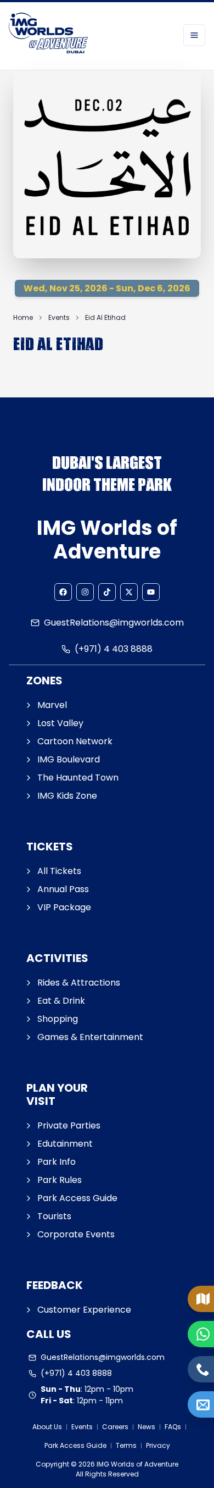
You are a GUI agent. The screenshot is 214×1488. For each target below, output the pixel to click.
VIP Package (64, 907)
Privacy (158, 1445)
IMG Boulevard (68, 759)
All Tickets (59, 871)
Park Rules (59, 1180)
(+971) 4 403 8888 (114, 649)
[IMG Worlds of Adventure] (48, 35)
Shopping (57, 1019)
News (146, 1426)
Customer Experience (84, 1309)
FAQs (173, 1426)
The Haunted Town (78, 777)
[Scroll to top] (203, 1442)
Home (23, 317)
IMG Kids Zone (67, 795)
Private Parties (68, 1125)
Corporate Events (76, 1234)
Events (59, 317)
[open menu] (194, 35)
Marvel (52, 705)
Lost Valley (60, 723)
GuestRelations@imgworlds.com (114, 622)
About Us (47, 1426)
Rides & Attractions (78, 982)
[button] (63, 592)
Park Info (56, 1161)
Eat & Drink (61, 1000)
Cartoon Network (74, 741)
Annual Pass (63, 889)
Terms (126, 1445)
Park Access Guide (77, 1198)
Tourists (54, 1216)
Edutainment (65, 1143)
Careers (115, 1426)
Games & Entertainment (90, 1037)
